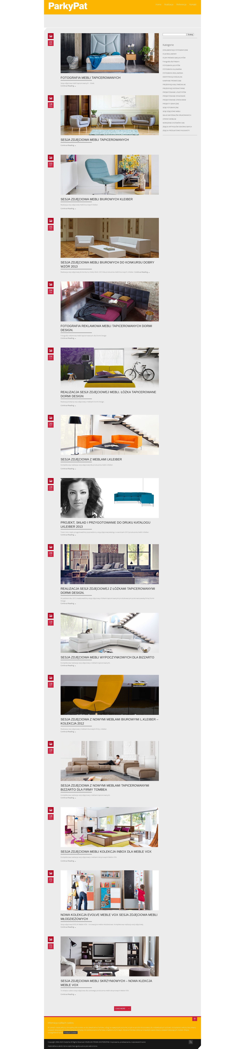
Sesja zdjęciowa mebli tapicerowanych (95, 139)
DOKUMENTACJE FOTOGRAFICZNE (175, 50)
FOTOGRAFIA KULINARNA (172, 69)
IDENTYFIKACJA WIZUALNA (172, 77)
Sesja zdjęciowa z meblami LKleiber (91, 459)
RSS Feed (191, 1042)
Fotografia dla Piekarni (171, 61)
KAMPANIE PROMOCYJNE (172, 81)
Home (158, 4)
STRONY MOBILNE (169, 119)
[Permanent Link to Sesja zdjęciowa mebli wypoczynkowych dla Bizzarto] (110, 633)
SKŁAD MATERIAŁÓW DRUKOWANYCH (177, 115)
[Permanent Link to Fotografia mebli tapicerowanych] (110, 53)
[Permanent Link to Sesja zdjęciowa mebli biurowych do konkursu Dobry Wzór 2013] (110, 238)
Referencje (181, 4)
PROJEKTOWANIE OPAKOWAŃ (174, 96)
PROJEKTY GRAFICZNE (171, 104)
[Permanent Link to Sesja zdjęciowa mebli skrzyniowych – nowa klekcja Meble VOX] (110, 956)
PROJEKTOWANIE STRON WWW (174, 100)
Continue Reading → (68, 86)
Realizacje (168, 4)
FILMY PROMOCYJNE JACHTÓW (174, 58)
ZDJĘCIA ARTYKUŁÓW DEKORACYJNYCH (177, 126)
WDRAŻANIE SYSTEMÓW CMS (174, 123)
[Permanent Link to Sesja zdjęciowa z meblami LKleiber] (110, 435)
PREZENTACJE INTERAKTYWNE (174, 88)
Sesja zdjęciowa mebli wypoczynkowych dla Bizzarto (107, 657)
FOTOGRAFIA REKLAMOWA (173, 73)
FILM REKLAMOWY (170, 54)
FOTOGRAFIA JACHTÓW (171, 65)
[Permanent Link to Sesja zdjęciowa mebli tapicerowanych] (110, 115)
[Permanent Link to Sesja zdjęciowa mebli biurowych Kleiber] (110, 175)
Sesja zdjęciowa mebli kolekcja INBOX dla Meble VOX (106, 851)
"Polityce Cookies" (70, 1032)
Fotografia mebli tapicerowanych (90, 77)
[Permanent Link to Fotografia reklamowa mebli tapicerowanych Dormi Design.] (110, 301)
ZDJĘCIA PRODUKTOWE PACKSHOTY (176, 130)
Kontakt (192, 4)
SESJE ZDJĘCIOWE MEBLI (171, 111)
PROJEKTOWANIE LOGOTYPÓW (174, 92)
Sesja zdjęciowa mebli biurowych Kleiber (97, 199)
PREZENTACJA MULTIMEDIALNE (174, 84)
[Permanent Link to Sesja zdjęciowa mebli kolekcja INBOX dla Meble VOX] (110, 827)
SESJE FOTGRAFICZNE (171, 107)
